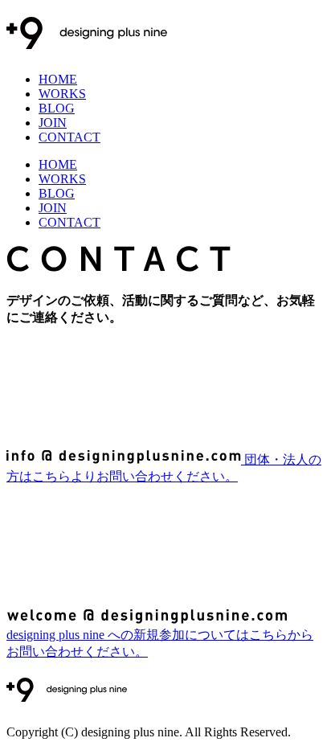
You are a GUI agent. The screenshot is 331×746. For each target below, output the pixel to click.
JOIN (53, 122)
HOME (58, 79)
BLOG (57, 108)
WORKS (62, 93)
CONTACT (69, 137)
